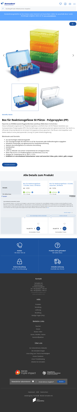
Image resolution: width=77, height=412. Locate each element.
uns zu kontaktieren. (50, 16)
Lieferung (38, 310)
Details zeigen (67, 212)
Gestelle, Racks (7, 114)
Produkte (38, 304)
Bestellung (38, 307)
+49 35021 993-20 (19, 253)
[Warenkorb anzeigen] (70, 4)
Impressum (31, 392)
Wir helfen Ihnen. (57, 253)
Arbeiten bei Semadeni (38, 362)
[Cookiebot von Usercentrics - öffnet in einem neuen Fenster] (67, 196)
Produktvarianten (10, 164)
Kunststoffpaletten (38, 337)
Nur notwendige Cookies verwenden (38, 215)
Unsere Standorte (38, 356)
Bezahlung (38, 313)
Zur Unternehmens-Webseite (38, 348)
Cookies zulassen (63, 215)
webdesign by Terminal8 (31, 396)
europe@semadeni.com (38, 292)
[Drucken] (72, 24)
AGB (37, 392)
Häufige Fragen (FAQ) (38, 315)
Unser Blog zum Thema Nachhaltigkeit (38, 353)
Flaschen (38, 326)
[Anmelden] (65, 4)
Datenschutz (44, 392)
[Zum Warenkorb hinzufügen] (38, 228)
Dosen (38, 329)
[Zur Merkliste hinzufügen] (38, 224)
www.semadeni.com (38, 294)
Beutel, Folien (38, 332)
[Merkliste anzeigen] (60, 4)
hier (48, 207)
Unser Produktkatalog (38, 359)
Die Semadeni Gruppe (38, 351)
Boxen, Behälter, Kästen (38, 334)
